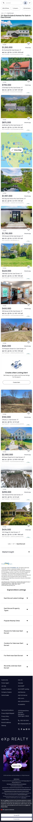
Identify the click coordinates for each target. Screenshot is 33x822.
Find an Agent (5, 683)
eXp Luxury (21, 698)
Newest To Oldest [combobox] (16, 8)
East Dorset (21, 544)
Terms (26, 805)
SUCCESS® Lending (23, 689)
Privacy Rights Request (7, 713)
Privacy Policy (5, 716)
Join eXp (3, 686)
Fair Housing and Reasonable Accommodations (16, 784)
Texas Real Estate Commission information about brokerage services (16, 789)
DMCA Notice (16, 779)
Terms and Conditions (7, 710)
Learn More (23, 797)
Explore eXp (4, 680)
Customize (16, 819)
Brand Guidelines (6, 722)
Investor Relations (6, 689)
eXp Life (20, 680)
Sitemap (3, 725)
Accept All (16, 815)
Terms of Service (15, 782)
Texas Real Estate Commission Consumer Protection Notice (16, 791)
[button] (16, 552)
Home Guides (5, 695)
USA (9, 544)
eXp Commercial (22, 695)
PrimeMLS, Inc (14, 567)
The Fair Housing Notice (22, 794)
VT (14, 544)
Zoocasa (20, 683)
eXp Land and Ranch (23, 701)
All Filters (6, 8)
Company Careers (6, 692)
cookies (6, 800)
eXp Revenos (21, 692)
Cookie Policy (5, 719)
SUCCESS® (21, 686)
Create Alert (16, 382)
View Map (17, 150)
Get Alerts (27, 8)
